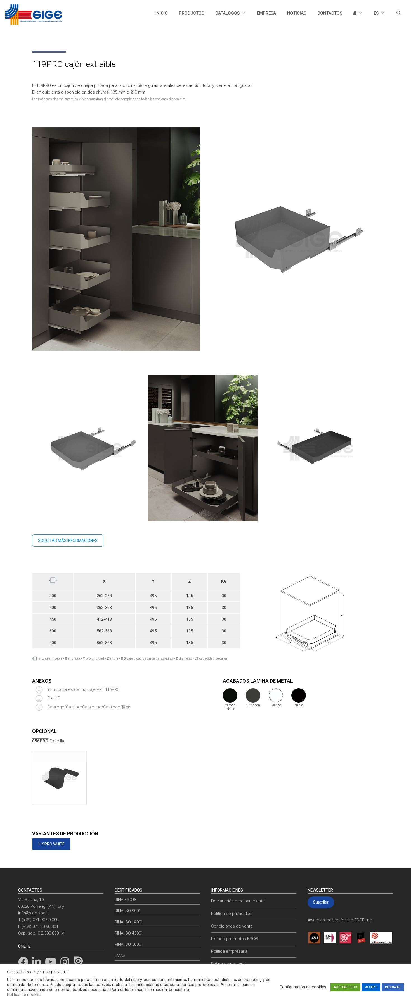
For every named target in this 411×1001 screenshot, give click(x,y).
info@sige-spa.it (33, 913)
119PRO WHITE (51, 844)
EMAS (120, 955)
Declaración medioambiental (238, 901)
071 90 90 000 (45, 919)
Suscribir (321, 902)
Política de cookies (24, 994)
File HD (53, 698)
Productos (191, 13)
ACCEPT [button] (371, 987)
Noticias (296, 13)
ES (376, 13)
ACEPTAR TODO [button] (345, 987)
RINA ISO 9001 (128, 910)
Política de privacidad (231, 913)
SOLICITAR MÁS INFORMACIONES (68, 540)
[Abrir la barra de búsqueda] (398, 13)
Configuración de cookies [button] (303, 987)
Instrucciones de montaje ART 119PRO (83, 689)
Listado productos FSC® (235, 938)
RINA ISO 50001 (129, 944)
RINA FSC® (125, 899)
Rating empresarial (228, 963)
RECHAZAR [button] (393, 987)
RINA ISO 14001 (129, 921)
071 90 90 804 (45, 926)
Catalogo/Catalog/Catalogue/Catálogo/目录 (88, 706)
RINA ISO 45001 (129, 933)
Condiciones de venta (231, 926)
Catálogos (227, 13)
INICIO (161, 13)
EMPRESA (266, 13)
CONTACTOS (329, 13)
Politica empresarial (229, 951)
